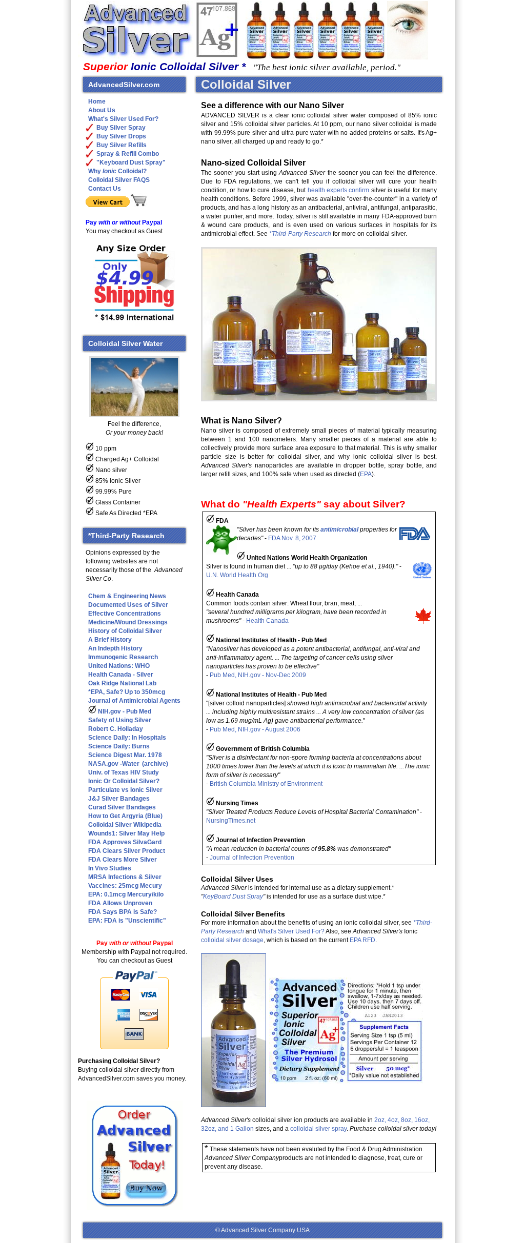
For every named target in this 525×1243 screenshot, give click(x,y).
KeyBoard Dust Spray (233, 896)
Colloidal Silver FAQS (119, 180)
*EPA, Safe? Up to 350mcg (126, 692)
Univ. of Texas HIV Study (123, 772)
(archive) (155, 763)
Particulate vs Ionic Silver (125, 789)
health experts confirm (339, 190)
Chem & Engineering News (127, 596)
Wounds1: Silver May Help (126, 833)
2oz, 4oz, (386, 1120)
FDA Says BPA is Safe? (122, 911)
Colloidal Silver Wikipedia (124, 824)
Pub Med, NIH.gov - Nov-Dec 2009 (258, 675)
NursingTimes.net (230, 820)
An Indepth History (115, 648)
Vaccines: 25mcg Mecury (125, 885)
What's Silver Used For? (291, 931)
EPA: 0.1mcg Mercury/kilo (126, 894)
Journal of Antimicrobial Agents (134, 700)
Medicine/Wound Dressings (128, 622)
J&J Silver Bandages (119, 798)
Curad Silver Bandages (122, 807)
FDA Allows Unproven (120, 903)
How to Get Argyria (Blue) (125, 816)
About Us (101, 110)
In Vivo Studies (109, 868)
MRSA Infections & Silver (124, 877)
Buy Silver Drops (121, 136)
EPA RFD (362, 940)
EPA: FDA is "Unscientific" (127, 920)
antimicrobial (339, 529)
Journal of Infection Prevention (252, 857)
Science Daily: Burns (119, 746)
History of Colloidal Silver (125, 631)
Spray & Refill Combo (127, 153)
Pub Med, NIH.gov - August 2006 (255, 729)
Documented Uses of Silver (128, 604)
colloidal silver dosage (232, 940)
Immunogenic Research (123, 657)
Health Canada (267, 620)
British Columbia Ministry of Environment (266, 783)
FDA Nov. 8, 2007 (292, 538)
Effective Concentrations (124, 613)
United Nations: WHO (119, 665)
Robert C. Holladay (115, 728)
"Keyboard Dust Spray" (131, 162)
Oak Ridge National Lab (122, 683)
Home (97, 101)
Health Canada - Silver (120, 674)
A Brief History (110, 639)
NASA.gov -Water (113, 763)
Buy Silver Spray (121, 127)
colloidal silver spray (318, 1128)
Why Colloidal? (117, 171)
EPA (366, 474)
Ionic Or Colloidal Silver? (123, 781)
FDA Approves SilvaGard (124, 842)
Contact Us (104, 188)
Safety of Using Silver (119, 720)
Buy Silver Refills (121, 145)
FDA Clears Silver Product (126, 850)
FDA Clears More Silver (122, 859)
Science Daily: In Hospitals (127, 737)
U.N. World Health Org (237, 575)
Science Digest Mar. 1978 (125, 755)
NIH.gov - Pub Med (123, 711)
